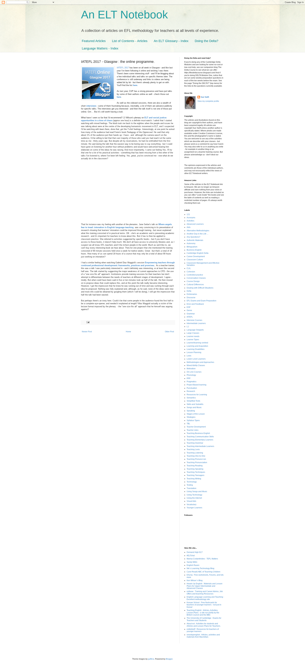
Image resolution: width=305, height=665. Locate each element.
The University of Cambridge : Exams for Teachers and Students (204, 619)
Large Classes (193, 333)
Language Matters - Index (100, 48)
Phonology (191, 375)
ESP (188, 307)
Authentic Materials (195, 240)
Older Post (169, 332)
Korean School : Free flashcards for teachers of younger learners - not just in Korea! (204, 604)
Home (128, 332)
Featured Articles (94, 41)
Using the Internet (194, 498)
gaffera (151, 659)
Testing (190, 485)
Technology (192, 482)
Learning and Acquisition (197, 346)
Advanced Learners (195, 224)
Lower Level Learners (196, 359)
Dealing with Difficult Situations (200, 288)
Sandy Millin (192, 562)
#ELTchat (191, 555)
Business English (194, 250)
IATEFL (190, 317)
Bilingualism (192, 247)
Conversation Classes (196, 278)
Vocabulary (191, 504)
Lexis (189, 356)
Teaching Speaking (195, 469)
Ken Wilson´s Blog (195, 580)
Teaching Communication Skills (200, 437)
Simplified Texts (193, 401)
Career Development (196, 256)
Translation (191, 488)
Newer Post (87, 332)
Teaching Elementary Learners (200, 440)
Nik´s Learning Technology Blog (200, 568)
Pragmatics (191, 381)
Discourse (191, 297)
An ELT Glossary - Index (171, 41)
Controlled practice (195, 275)
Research (191, 391)
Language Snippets (195, 330)
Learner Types (193, 339)
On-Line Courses (194, 372)
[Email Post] (88, 322)
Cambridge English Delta (197, 253)
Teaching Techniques (196, 472)
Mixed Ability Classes (196, 365)
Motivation (191, 368)
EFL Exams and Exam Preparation (201, 301)
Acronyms (191, 217)
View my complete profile (208, 101)
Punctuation (192, 388)
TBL (188, 424)
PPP (188, 378)
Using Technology (194, 495)
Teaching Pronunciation (197, 462)
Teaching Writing (194, 479)
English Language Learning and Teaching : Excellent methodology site (205, 598)
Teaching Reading (195, 466)
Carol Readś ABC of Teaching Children (203, 572)
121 (188, 214)
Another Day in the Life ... (197, 234)
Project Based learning (196, 385)
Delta (189, 291)
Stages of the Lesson (196, 414)
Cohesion (191, 272)
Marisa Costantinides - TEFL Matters (202, 559)
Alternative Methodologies (198, 230)
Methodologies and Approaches (200, 362)
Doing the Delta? (206, 41)
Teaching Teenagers (195, 475)
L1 (188, 326)
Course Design (193, 281)
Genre (189, 310)
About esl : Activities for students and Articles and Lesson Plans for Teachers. (204, 624)
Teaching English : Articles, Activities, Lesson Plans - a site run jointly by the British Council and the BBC (203, 612)
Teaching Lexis (193, 449)
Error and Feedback (195, 304)
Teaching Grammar (195, 443)
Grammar (191, 314)
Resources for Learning (197, 394)
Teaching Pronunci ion (196, 459)
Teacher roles (192, 430)
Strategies (191, 417)
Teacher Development (196, 427)
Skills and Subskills (195, 404)
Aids (188, 227)
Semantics (191, 398)
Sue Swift (205, 97)
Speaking (191, 411)
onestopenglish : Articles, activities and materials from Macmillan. (203, 636)
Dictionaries (192, 294)
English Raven (193, 565)
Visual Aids (191, 501)
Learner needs (193, 336)
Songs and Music (194, 407)
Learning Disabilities (195, 349)
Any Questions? (193, 237)
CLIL (189, 268)
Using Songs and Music (197, 491)
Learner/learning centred (197, 343)
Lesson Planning (194, 352)
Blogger (169, 659)
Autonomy (191, 243)
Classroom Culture (195, 260)
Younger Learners (194, 508)
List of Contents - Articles (129, 41)
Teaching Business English (198, 433)
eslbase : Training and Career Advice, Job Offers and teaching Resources (205, 592)
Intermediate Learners (196, 323)
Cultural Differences (195, 284)
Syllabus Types (193, 420)
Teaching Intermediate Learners (200, 446)
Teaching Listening (195, 453)
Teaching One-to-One (196, 456)
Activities (190, 221)
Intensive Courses (194, 320)
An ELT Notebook (124, 14)
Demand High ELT (195, 552)
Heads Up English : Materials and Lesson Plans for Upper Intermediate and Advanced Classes (204, 586)
